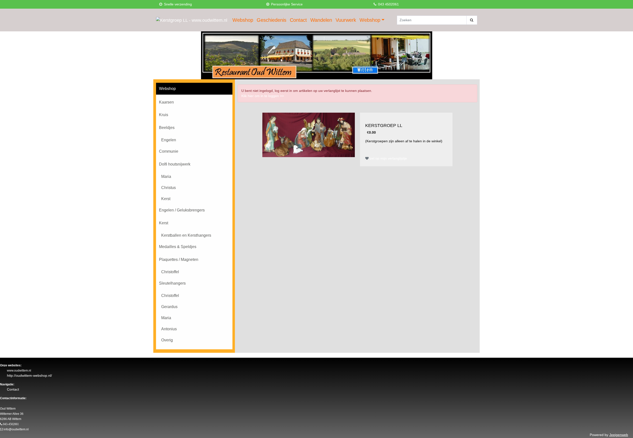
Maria (166, 176)
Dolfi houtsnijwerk (174, 164)
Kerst (165, 199)
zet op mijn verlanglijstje (388, 158)
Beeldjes (167, 127)
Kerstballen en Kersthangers (186, 235)
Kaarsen (166, 102)
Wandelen (321, 20)
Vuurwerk (346, 20)
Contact (298, 20)
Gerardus (169, 307)
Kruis (163, 115)
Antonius (169, 329)
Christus (168, 188)
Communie (168, 151)
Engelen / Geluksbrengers (182, 210)
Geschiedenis (271, 20)
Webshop (242, 20)
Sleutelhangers (172, 283)
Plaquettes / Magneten (178, 259)
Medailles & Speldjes (177, 247)
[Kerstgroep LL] (308, 135)
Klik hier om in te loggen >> (262, 96)
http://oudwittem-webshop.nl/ (29, 375)
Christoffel (170, 272)
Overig (167, 340)
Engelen (168, 140)
